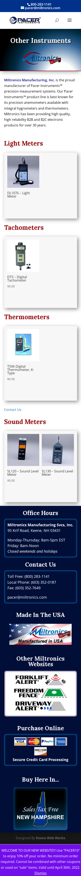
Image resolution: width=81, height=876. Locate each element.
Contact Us (12, 409)
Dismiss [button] (40, 873)
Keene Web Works (50, 838)
